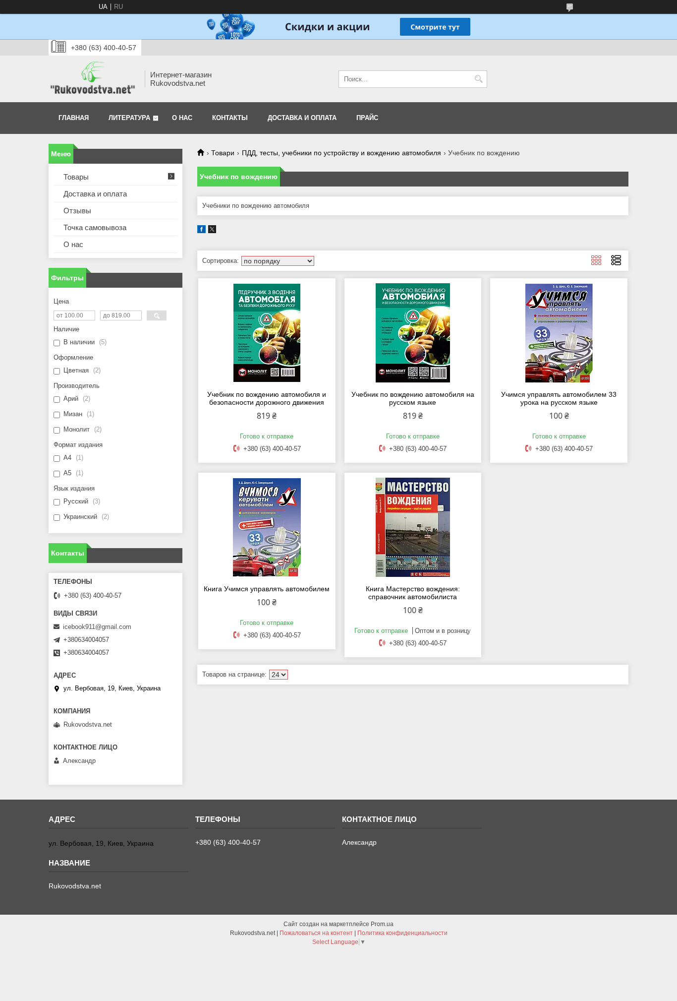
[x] (212, 231)
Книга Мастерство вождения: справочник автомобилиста (413, 593)
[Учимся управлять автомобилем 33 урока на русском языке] (558, 332)
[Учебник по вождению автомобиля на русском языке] (413, 332)
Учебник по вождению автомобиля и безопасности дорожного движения (266, 398)
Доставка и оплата (302, 118)
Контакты (230, 118)
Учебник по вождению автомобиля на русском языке (412, 398)
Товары (76, 177)
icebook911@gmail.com (97, 626)
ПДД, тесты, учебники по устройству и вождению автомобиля (341, 153)
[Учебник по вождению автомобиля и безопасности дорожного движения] (267, 332)
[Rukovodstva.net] (93, 79)
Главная (73, 118)
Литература (129, 118)
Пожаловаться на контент (316, 933)
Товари (222, 153)
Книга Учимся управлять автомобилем (267, 589)
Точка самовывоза (94, 227)
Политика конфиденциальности (402, 933)
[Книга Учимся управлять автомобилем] (267, 527)
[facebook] (201, 231)
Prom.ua (382, 924)
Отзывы (77, 210)
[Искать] (478, 79)
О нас (182, 118)
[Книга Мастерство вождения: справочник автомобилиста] (413, 527)
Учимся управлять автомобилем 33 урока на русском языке (559, 398)
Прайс (367, 118)
